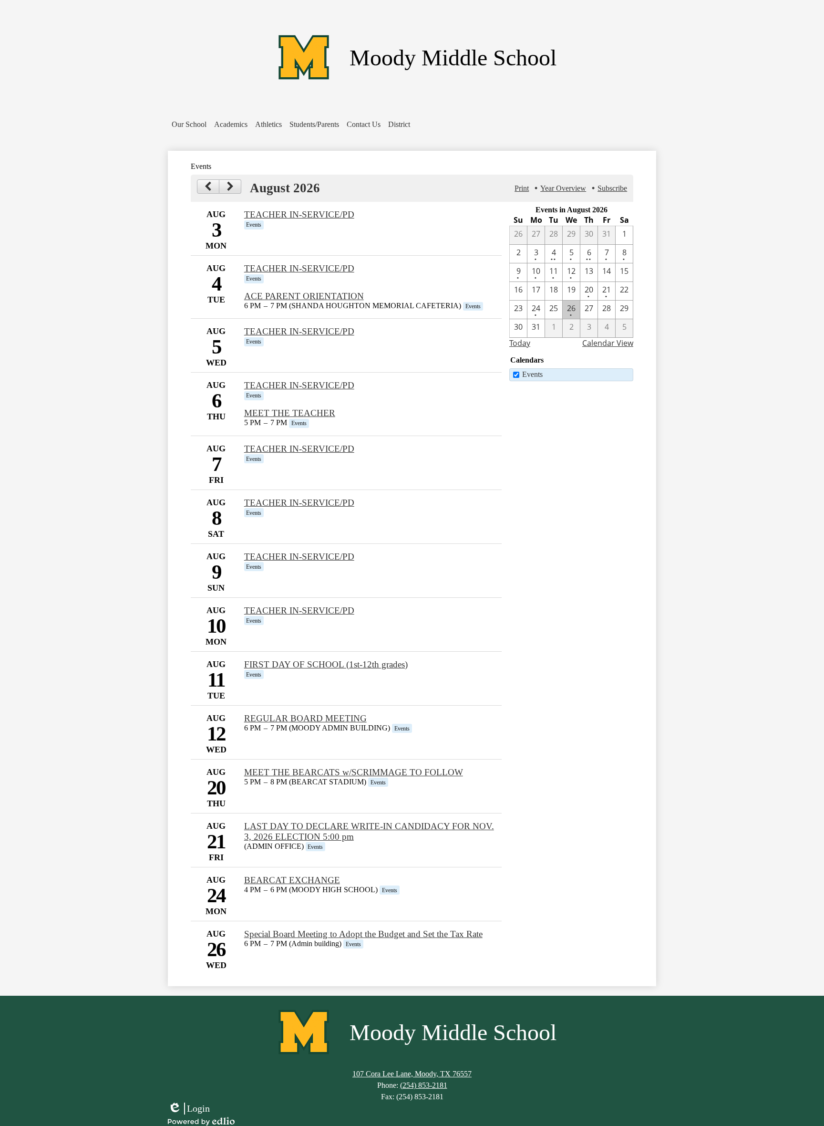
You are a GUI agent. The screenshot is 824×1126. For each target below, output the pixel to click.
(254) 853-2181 (423, 1085)
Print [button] (522, 188)
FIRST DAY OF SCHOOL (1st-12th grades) (326, 664)
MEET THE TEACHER (289, 413)
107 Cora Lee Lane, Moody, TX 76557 (412, 1074)
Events (532, 374)
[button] (189, 124)
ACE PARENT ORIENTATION (304, 296)
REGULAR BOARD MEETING (305, 718)
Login (189, 1109)
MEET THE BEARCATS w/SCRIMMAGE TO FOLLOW (353, 772)
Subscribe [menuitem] (612, 188)
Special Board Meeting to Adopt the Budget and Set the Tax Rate (363, 934)
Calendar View (607, 343)
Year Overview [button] (563, 188)
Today (519, 343)
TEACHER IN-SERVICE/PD (299, 214)
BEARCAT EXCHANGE (292, 880)
